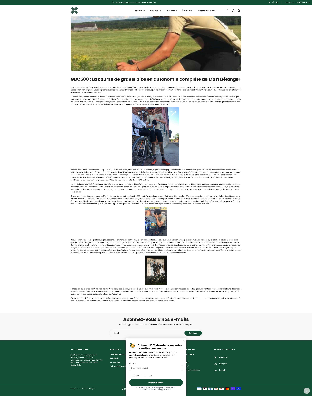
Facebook (223, 357)
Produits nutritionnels (118, 355)
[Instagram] (273, 2)
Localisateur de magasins (189, 370)
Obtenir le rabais (156, 382)
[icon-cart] (238, 10)
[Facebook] (269, 2)
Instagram (223, 364)
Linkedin (222, 370)
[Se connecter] (233, 10)
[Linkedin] (277, 2)
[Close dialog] (184, 340)
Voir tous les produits (118, 366)
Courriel (132, 364)
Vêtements (114, 358)
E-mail (116, 333)
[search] (228, 10)
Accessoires (115, 362)
